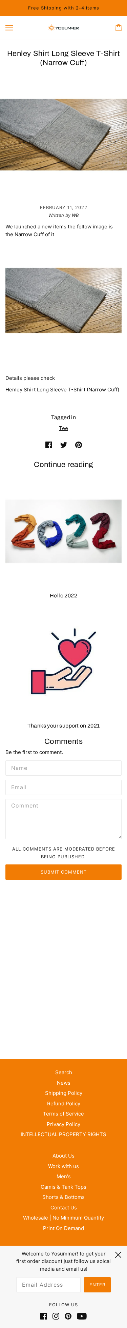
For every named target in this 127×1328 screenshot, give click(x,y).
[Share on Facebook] (48, 444)
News (63, 1083)
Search (63, 1072)
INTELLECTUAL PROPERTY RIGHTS (63, 1134)
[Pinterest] (68, 1316)
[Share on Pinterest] (78, 444)
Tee (63, 428)
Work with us (63, 1166)
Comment (24, 806)
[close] (118, 1253)
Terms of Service (63, 1113)
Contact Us (63, 1207)
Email (18, 786)
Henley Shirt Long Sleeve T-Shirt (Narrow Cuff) (62, 389)
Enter (97, 1284)
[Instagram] (56, 1316)
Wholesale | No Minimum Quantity (63, 1217)
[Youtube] (80, 1316)
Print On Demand (63, 1228)
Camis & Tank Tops (63, 1187)
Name (18, 767)
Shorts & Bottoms (63, 1197)
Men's (64, 1176)
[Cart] (118, 27)
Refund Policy (63, 1103)
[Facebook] (45, 1316)
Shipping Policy (63, 1093)
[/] (63, 27)
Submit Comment (64, 872)
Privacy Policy (63, 1124)
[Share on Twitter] (63, 444)
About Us (63, 1155)
